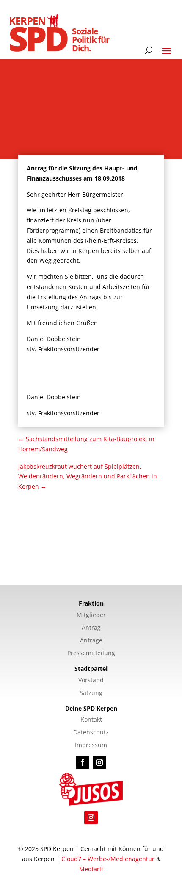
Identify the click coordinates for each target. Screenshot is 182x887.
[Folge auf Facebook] (82, 762)
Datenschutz (91, 732)
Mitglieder (91, 615)
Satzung (91, 693)
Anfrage (91, 640)
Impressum (91, 745)
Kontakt (91, 720)
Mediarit (91, 869)
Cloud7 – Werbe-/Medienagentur (107, 859)
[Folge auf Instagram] (99, 762)
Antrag (91, 628)
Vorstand (91, 680)
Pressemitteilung (91, 653)
